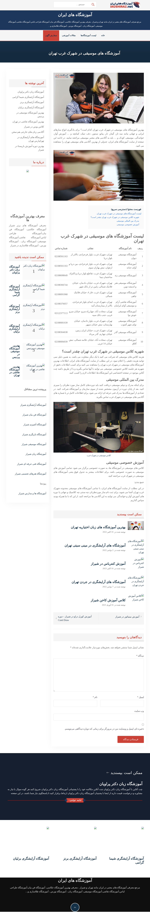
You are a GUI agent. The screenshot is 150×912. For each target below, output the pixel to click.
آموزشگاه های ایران (75, 14)
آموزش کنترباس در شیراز (108, 563)
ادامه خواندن (75, 800)
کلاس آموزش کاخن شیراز (108, 600)
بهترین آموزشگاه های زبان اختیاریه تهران (98, 527)
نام (95, 697)
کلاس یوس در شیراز (34, 126)
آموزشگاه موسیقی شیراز (34, 444)
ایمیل (140, 697)
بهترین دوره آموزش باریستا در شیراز (29, 148)
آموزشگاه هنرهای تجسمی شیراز (30, 473)
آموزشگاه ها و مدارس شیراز (32, 493)
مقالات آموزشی (69, 35)
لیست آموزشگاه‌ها (88, 35)
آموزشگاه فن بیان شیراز (34, 414)
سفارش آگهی (51, 35)
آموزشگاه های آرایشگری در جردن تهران (99, 582)
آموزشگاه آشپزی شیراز (34, 424)
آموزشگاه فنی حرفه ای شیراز (31, 464)
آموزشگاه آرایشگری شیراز (33, 405)
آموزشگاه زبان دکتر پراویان (31, 92)
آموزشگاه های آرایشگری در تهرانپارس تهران (30, 139)
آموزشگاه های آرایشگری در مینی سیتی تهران (95, 545)
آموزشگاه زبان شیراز (36, 454)
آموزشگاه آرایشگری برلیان (31, 107)
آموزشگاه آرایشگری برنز (32, 102)
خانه (103, 35)
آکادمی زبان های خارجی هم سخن (28, 132)
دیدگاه (140, 656)
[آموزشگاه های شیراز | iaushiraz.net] (125, 4)
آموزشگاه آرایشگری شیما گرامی (28, 97)
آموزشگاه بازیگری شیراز (34, 434)
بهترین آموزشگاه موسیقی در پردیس (30, 114)
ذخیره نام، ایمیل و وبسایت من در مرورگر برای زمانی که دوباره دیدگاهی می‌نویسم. (104, 729)
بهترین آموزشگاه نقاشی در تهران (28, 121)
